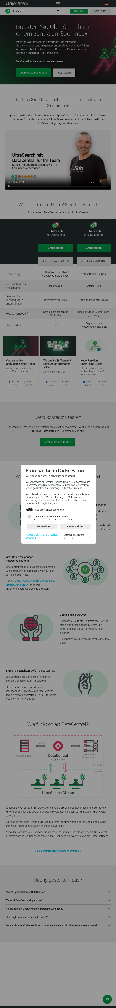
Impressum (69, 538)
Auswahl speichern (75, 526)
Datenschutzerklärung (74, 535)
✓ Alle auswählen (42, 526)
